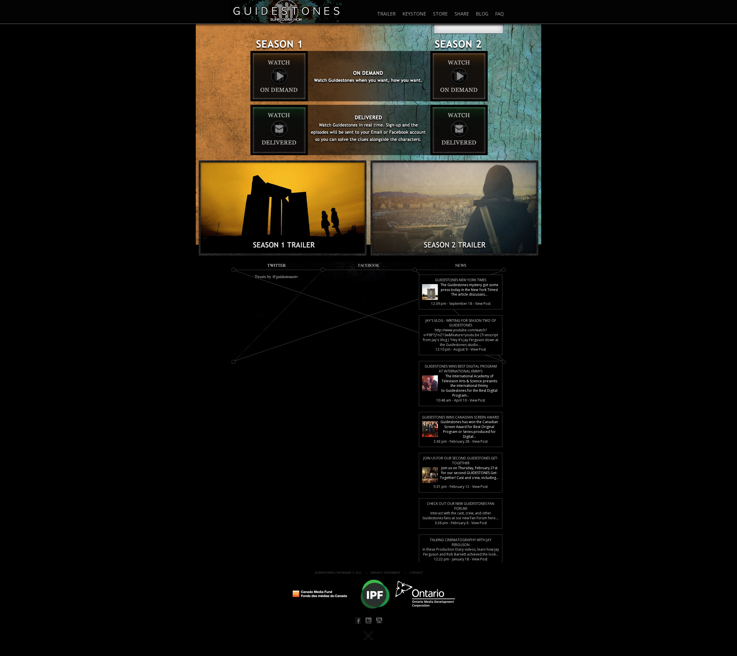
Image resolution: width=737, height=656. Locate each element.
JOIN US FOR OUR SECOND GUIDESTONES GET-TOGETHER (460, 460)
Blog (482, 14)
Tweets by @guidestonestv (276, 276)
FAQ (499, 14)
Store (440, 14)
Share (462, 14)
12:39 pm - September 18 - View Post (461, 303)
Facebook (368, 265)
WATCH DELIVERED (278, 131)
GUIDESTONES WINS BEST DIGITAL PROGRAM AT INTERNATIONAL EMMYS (461, 369)
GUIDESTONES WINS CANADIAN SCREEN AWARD (460, 417)
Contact (416, 573)
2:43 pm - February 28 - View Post (461, 441)
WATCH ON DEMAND (278, 77)
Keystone (414, 14)
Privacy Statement (385, 573)
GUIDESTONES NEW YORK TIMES (460, 279)
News (460, 265)
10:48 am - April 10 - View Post (460, 400)
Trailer (386, 14)
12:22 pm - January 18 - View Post (460, 559)
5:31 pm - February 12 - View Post (461, 486)
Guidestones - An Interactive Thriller (286, 11)
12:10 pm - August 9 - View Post (460, 349)
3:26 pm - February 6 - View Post (461, 523)
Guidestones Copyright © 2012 (338, 573)
